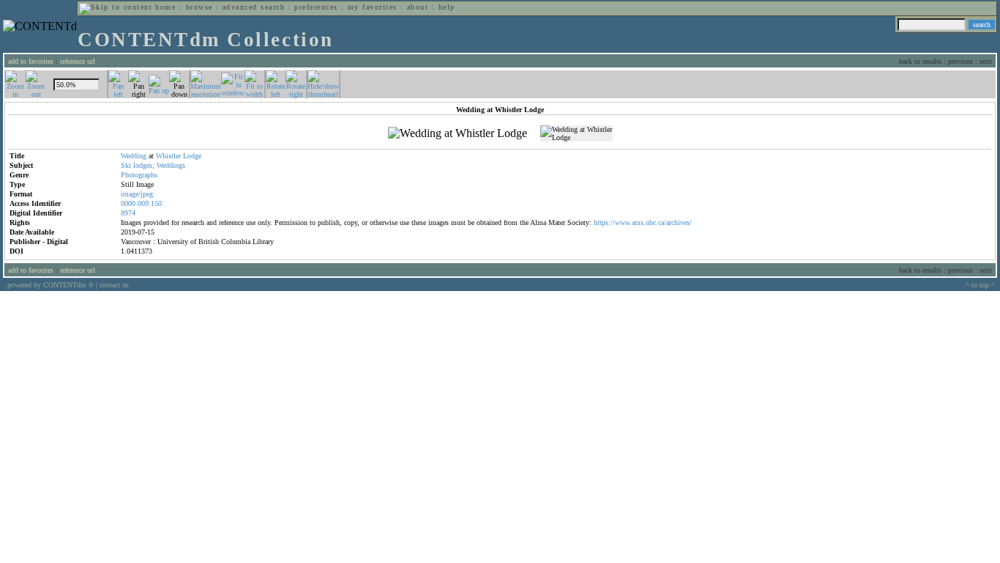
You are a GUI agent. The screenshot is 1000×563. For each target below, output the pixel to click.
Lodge (192, 156)
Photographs (139, 175)
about (417, 7)
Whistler (168, 156)
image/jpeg (137, 194)
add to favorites (30, 61)
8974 (128, 213)
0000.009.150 (141, 203)
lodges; (143, 165)
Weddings (171, 165)
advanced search (254, 7)
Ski (126, 165)
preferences (315, 7)
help (447, 7)
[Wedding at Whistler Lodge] (457, 133)
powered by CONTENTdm (50, 285)
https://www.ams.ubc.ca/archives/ (643, 222)
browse (199, 7)
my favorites (373, 7)
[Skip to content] (115, 7)
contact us (114, 285)
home (165, 7)
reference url (77, 61)
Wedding (133, 156)
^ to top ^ (980, 285)
